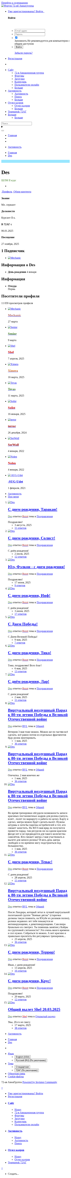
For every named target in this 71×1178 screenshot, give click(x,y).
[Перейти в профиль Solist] (12, 401)
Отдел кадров (15, 102)
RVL (24, 726)
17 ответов (21, 614)
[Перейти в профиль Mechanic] (14, 257)
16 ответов (21, 970)
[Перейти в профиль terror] (12, 419)
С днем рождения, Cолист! (31, 538)
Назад (18, 1109)
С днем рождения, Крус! (29, 981)
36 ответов (21, 743)
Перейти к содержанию (14, 2)
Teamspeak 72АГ (17, 111)
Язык (11, 1053)
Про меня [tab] (13, 496)
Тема (10, 1063)
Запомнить (21, 40)
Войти (19, 47)
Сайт (11, 69)
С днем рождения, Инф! (29, 595)
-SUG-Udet (15, 481)
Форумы (19, 75)
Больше (19, 87)
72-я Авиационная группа (29, 72)
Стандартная (22, 1067)
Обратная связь (16, 1073)
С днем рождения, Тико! (29, 653)
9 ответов (20, 585)
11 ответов (20, 528)
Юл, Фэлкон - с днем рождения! (36, 567)
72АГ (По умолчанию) (26, 1070)
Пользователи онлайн (27, 84)
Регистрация (15, 58)
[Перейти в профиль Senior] (12, 327)
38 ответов (21, 1028)
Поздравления (45, 516)
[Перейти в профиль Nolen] (12, 456)
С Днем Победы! (23, 624)
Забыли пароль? (24, 52)
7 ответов (20, 642)
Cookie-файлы (16, 1076)
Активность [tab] (14, 493)
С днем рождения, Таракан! (32, 509)
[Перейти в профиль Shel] (11, 345)
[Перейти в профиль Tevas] (12, 382)
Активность (14, 90)
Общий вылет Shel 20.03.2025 (34, 1009)
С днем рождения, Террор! (31, 952)
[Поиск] (2, 130)
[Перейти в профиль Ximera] (13, 364)
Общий (40, 726)
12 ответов (21, 556)
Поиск (18, 96)
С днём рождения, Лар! (28, 681)
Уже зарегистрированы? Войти (26, 11)
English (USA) (22, 1057)
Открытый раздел (45, 1016)
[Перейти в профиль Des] (11, 502)
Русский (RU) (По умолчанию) (31, 1060)
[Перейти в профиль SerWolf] (13, 438)
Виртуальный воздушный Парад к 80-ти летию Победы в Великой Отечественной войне (38, 714)
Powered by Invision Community (39, 1082)
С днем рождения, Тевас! (30, 862)
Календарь (20, 81)
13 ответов (21, 671)
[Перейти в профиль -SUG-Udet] (15, 475)
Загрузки (20, 78)
